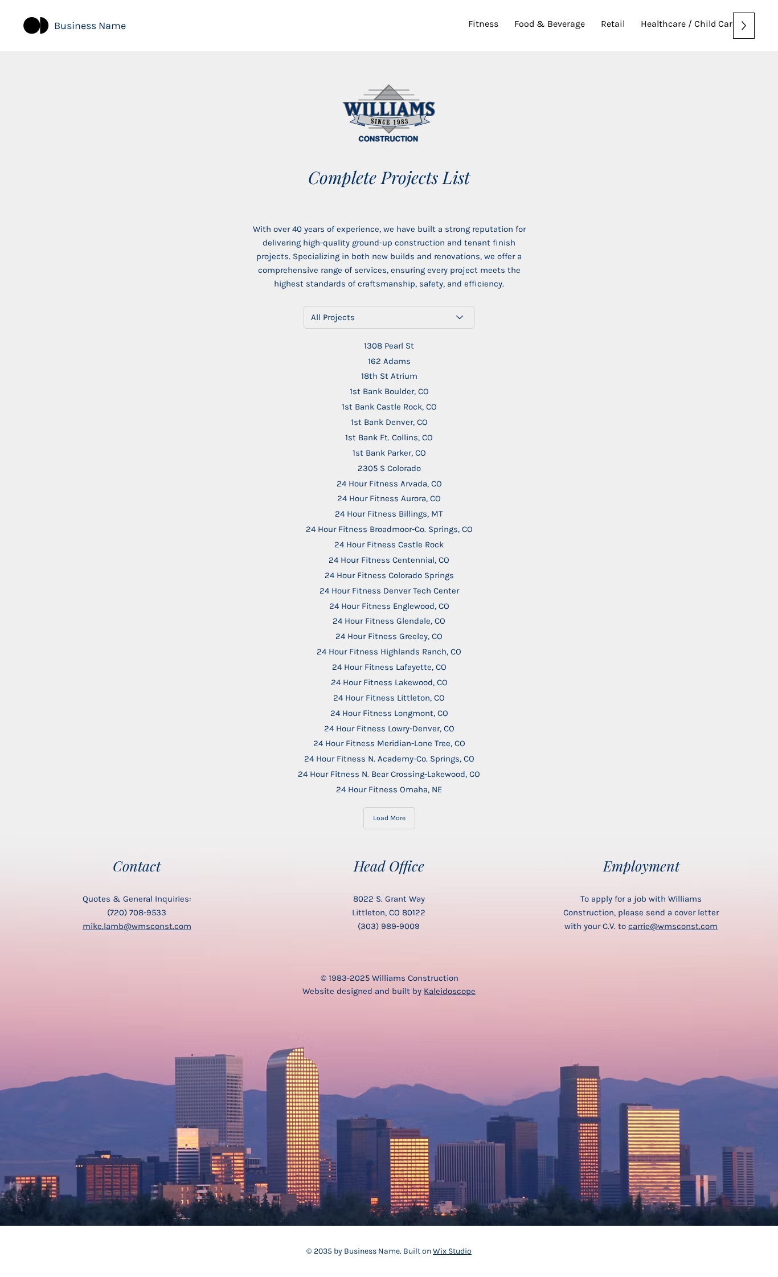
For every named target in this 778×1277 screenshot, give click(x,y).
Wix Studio (452, 1251)
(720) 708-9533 (136, 912)
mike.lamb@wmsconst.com (137, 926)
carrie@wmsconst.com (673, 926)
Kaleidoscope (450, 991)
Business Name (90, 25)
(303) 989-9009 (389, 926)
